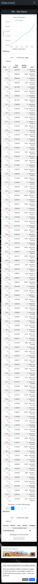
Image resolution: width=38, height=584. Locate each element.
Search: (8, 61)
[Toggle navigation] (34, 2)
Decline (25, 579)
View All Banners (8, 551)
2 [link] (15, 508)
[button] (6, 66)
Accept (32, 579)
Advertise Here (19, 551)
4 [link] (22, 508)
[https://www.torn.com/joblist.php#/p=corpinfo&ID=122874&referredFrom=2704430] (19, 554)
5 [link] (25, 508)
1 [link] (12, 508)
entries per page (22, 58)
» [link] (31, 508)
